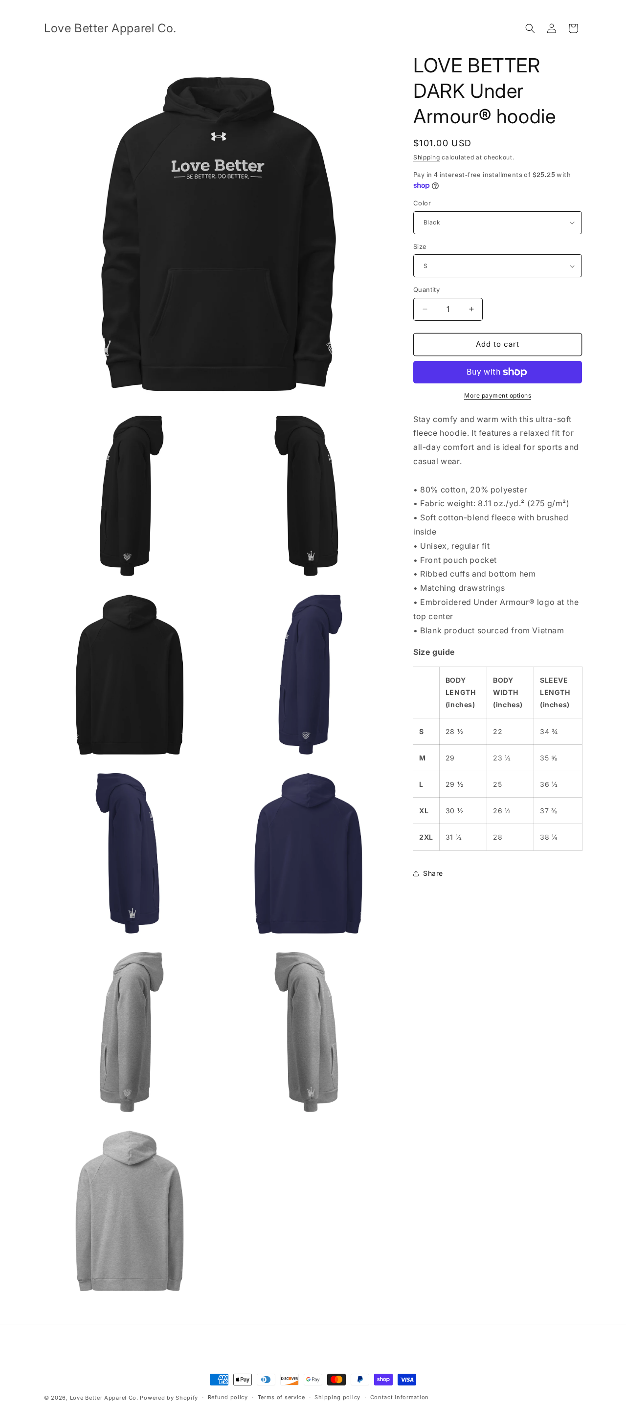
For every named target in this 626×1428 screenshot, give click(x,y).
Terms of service (281, 1397)
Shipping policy (337, 1397)
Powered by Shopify (169, 1397)
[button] (530, 28)
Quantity (426, 289)
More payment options (497, 395)
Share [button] (433, 873)
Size (420, 246)
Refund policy (228, 1397)
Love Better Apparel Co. (104, 1397)
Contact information (399, 1397)
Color (422, 203)
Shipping (426, 157)
